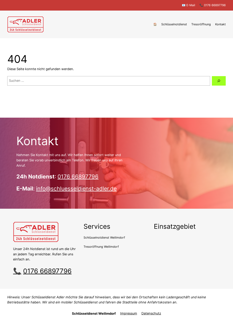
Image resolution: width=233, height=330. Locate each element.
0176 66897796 (78, 176)
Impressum (128, 313)
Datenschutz (151, 313)
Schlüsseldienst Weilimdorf (94, 313)
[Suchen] (219, 81)
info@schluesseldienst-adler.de (76, 188)
